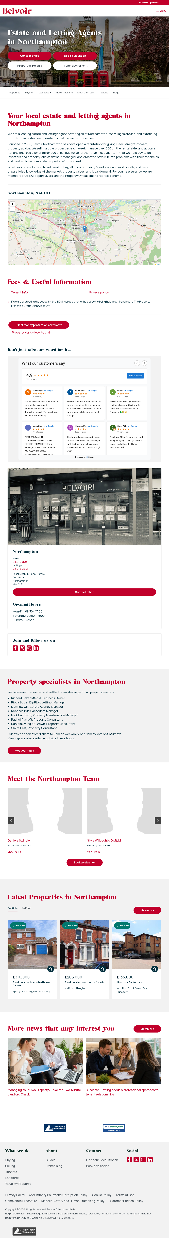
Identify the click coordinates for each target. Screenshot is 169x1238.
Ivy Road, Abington (75, 988)
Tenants (11, 1172)
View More (147, 910)
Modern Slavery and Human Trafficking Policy (72, 1201)
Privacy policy (99, 292)
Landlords (12, 1178)
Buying (10, 1160)
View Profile (14, 851)
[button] (29, 93)
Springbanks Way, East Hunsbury (31, 991)
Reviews (103, 92)
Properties (14, 92)
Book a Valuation (97, 1166)
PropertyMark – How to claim (32, 332)
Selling (10, 1166)
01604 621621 (20, 568)
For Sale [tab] (12, 908)
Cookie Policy (101, 1195)
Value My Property (18, 1184)
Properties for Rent (75, 65)
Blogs (116, 92)
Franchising (54, 1166)
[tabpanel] (84, 958)
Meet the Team (85, 92)
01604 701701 (20, 562)
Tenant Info (19, 292)
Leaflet (158, 264)
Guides (50, 1160)
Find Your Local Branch (102, 1160)
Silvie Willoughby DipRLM (104, 840)
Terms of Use (125, 1195)
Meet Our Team (24, 750)
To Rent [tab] (26, 908)
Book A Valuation (75, 56)
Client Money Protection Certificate (39, 325)
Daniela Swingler (19, 840)
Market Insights (64, 92)
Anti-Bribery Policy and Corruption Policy (58, 1195)
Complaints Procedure (21, 1201)
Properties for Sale (29, 65)
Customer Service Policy (126, 1201)
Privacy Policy (15, 1195)
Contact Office (29, 56)
